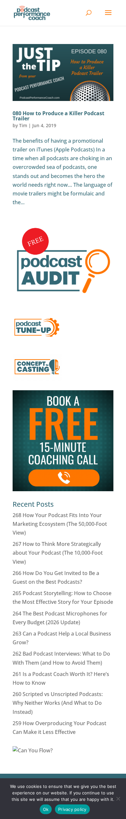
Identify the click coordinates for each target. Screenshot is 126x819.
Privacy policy (72, 809)
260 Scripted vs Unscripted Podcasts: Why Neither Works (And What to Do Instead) (58, 703)
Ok (46, 809)
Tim (23, 125)
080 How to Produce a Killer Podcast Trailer (58, 116)
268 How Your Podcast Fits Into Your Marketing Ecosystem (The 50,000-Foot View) (60, 524)
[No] (118, 798)
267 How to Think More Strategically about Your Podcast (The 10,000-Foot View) (58, 552)
